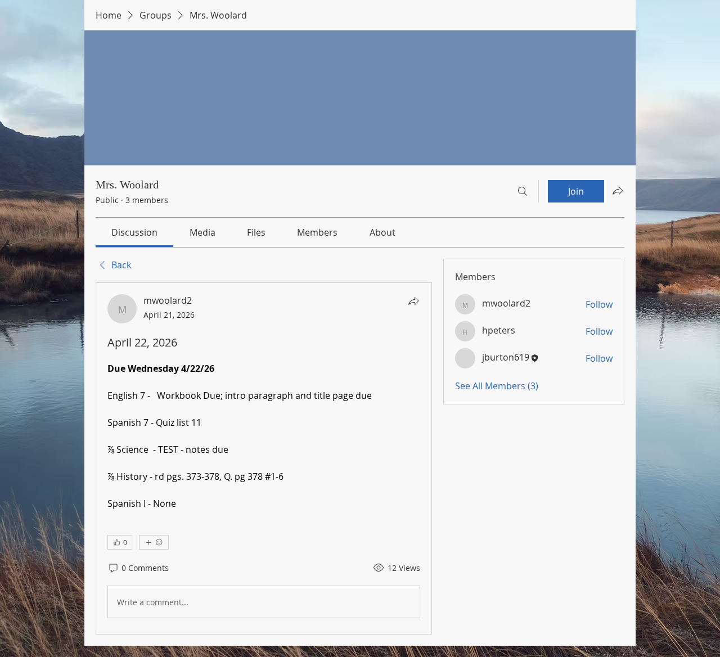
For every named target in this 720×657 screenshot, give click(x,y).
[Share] (413, 301)
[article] (264, 458)
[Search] (522, 191)
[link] (134, 232)
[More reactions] (154, 542)
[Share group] (617, 190)
